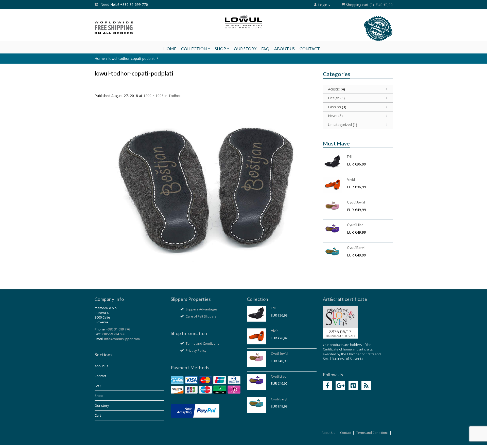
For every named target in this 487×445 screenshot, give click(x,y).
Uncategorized (340, 124)
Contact (100, 376)
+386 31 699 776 (118, 329)
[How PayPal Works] (195, 410)
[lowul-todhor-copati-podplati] (206, 190)
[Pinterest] (353, 386)
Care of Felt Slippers (201, 316)
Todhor (174, 95)
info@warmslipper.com (122, 339)
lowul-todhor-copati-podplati (132, 58)
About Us (328, 433)
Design (333, 98)
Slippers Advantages (202, 309)
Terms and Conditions (202, 343)
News (332, 115)
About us (101, 366)
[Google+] (340, 386)
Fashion (334, 106)
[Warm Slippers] (243, 21)
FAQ (98, 385)
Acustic (334, 89)
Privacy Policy (196, 350)
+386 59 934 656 (113, 334)
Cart (98, 415)
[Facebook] (327, 386)
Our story (102, 405)
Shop (99, 395)
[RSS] (366, 386)
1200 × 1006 (153, 95)
